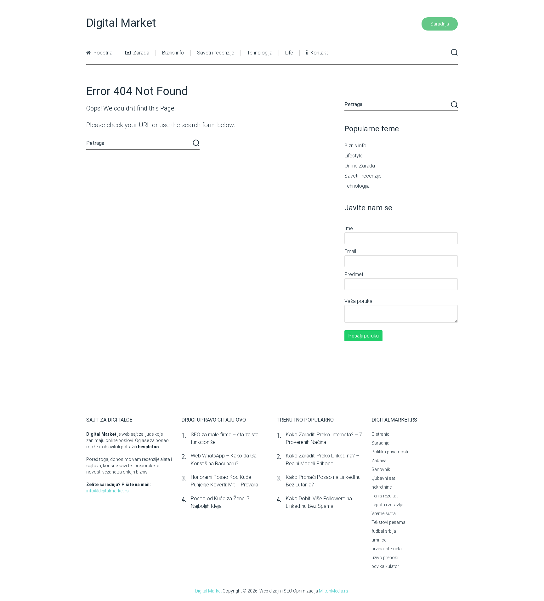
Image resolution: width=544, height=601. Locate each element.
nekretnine (381, 487)
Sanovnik (380, 469)
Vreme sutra (383, 513)
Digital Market (121, 23)
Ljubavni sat (383, 478)
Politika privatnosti (389, 451)
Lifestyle (353, 156)
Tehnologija (259, 53)
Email (350, 251)
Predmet (353, 274)
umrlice (378, 539)
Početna (102, 53)
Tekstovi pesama (388, 522)
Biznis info (173, 53)
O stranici (380, 434)
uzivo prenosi (384, 557)
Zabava (379, 460)
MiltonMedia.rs (333, 590)
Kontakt (318, 53)
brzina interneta (386, 548)
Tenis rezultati (385, 495)
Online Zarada (359, 166)
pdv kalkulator (385, 566)
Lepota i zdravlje (387, 504)
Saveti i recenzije (215, 53)
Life (289, 53)
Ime (348, 228)
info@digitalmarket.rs (107, 490)
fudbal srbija (383, 531)
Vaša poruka (358, 301)
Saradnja (439, 24)
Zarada (140, 53)
